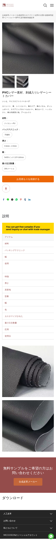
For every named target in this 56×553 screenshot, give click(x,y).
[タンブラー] (25, 199)
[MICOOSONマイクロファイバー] (51, 536)
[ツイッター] (12, 199)
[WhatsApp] (16, 199)
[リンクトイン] (29, 199)
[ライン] (7, 199)
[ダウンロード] (6, 188)
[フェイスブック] (3, 199)
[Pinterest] (20, 199)
